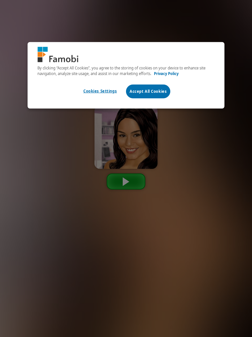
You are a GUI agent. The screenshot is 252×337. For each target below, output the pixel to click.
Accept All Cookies (148, 91)
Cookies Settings (100, 90)
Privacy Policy (166, 73)
